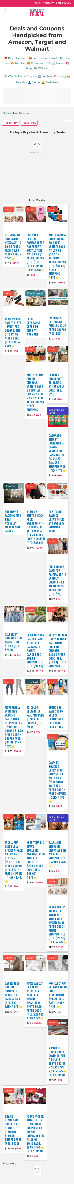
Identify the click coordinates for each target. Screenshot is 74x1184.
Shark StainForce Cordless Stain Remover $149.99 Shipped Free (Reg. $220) (13, 1130)
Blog (38, 3)
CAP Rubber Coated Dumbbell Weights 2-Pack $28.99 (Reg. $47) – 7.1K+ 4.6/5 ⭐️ (14, 995)
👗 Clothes (34, 82)
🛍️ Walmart (41, 68)
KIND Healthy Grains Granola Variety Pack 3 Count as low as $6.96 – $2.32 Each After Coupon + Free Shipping (35, 392)
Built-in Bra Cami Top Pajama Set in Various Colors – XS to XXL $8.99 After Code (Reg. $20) (57, 580)
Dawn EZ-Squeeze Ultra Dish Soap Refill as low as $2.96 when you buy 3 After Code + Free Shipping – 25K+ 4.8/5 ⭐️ (57, 781)
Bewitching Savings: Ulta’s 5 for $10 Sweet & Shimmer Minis (56, 521)
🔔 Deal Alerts (50, 82)
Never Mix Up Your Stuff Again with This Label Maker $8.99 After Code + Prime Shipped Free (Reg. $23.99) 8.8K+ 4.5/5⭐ (57, 924)
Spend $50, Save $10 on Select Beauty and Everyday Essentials (56, 717)
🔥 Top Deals (19, 63)
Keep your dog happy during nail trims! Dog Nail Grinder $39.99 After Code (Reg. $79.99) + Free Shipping (58, 650)
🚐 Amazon (58, 63)
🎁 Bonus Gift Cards (16, 57)
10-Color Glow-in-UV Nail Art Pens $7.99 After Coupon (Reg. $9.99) (35, 717)
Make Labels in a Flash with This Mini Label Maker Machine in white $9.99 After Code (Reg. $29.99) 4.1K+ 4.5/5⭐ (35, 1000)
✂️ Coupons (30, 76)
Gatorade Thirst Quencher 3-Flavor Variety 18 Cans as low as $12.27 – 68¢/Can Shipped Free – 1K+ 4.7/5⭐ (57, 452)
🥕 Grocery (59, 76)
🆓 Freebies (45, 76)
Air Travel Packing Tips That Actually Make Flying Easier (13, 521)
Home (6, 112)
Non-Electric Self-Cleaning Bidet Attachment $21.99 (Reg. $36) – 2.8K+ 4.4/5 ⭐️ (58, 995)
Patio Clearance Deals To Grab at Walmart (33, 327)
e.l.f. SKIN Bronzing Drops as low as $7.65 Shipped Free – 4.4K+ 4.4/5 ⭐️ (57, 854)
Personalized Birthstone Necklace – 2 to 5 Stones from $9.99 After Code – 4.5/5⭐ (13, 246)
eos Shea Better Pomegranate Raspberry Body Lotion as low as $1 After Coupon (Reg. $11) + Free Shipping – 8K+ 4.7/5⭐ (35, 252)
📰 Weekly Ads (13, 76)
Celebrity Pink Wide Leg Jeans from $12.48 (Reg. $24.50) (13, 642)
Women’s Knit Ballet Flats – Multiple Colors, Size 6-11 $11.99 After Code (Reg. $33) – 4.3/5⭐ (13, 332)
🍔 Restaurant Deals (39, 63)
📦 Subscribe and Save (42, 57)
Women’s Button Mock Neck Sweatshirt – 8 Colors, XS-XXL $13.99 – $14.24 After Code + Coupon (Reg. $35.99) (36, 527)
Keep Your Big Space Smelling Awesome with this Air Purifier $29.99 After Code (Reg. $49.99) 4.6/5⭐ (36, 860)
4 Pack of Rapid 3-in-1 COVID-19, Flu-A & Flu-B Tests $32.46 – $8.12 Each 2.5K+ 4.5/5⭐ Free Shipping (57, 1061)
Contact (48, 3)
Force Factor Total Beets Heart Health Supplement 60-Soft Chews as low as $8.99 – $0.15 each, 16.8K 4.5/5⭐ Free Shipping (35, 1133)
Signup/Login (63, 3)
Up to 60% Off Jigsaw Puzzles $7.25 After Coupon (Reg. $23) (57, 326)
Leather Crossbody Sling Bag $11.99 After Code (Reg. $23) (57, 384)
